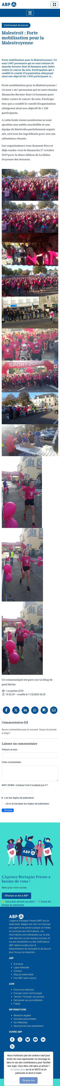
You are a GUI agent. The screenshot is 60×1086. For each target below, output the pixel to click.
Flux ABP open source (25, 978)
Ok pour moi (28, 1080)
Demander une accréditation (28, 1000)
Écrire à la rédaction (24, 989)
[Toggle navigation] (54, 4)
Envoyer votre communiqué (28, 993)
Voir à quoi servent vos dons (20, 901)
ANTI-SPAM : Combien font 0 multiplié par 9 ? (25, 785)
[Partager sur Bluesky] (44, 710)
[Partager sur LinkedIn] (25, 710)
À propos (18, 964)
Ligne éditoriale (21, 967)
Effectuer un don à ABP (16, 895)
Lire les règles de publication (19, 797)
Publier (17, 1003)
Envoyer (8, 810)
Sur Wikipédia (20, 1022)
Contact (18, 971)
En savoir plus (18, 1069)
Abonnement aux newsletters (28, 1026)
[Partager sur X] (16, 710)
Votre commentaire (11, 762)
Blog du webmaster (24, 974)
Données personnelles (25, 1019)
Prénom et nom (9, 749)
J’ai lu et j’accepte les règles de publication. (27, 803)
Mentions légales (22, 1015)
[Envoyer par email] (53, 710)
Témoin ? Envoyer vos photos (29, 996)
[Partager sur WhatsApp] (34, 710)
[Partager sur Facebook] (6, 710)
